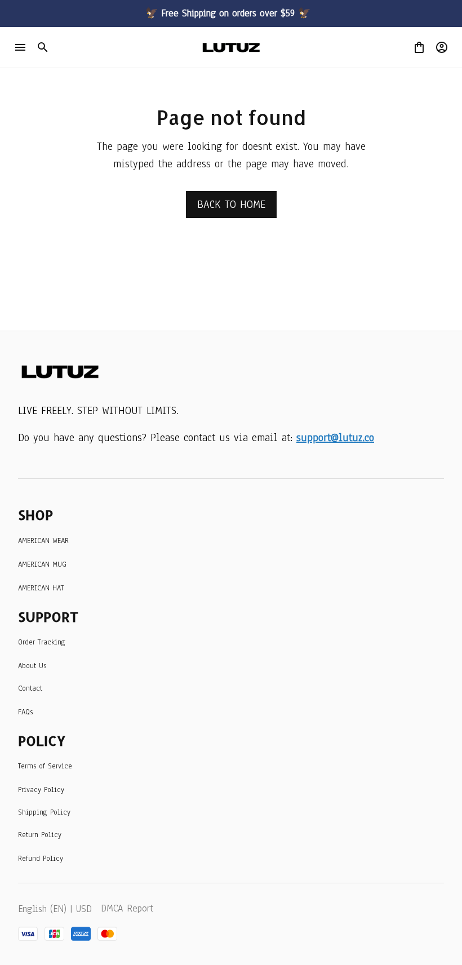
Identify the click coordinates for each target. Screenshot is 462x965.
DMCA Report (127, 908)
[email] (335, 438)
